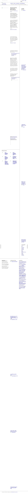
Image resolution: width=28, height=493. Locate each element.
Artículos (22, 245)
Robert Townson (21, 281)
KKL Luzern (20, 276)
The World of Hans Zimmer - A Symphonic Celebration (22, 285)
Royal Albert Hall (22, 282)
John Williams (22, 275)
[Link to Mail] (7, 0)
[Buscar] (25, 3)
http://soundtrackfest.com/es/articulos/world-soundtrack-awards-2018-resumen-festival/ (16, 78)
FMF (20, 271)
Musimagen (22, 278)
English (23, 0)
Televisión (22, 254)
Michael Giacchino (22, 277)
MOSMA (20, 278)
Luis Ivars (22, 276)
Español (25, 0)
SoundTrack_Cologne (21, 284)
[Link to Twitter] (4, 0)
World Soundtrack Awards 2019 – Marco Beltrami (13, 8)
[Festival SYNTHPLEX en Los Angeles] (0, 246)
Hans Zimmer (21, 272)
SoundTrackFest (22, 283)
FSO (21, 271)
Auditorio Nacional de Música (22, 263)
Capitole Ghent (11, 137)
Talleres (22, 253)
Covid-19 (23, 264)
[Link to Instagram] (5, 0)
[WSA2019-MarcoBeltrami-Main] (5, 10)
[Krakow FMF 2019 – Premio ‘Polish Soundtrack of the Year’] (27, 246)
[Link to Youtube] (3, 0)
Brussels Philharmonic (14, 136)
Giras (22, 250)
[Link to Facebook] (2, 0)
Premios (22, 252)
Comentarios (22, 247)
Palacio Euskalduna (24, 279)
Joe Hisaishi (24, 274)
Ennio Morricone (21, 268)
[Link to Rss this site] (6, 0)
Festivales (22, 249)
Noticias (11, 11)
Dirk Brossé (14, 137)
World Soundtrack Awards (22, 287)
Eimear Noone (20, 267)
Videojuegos (22, 255)
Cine (21, 246)
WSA (20, 288)
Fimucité (23, 270)
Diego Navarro (21, 266)
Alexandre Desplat (21, 261)
